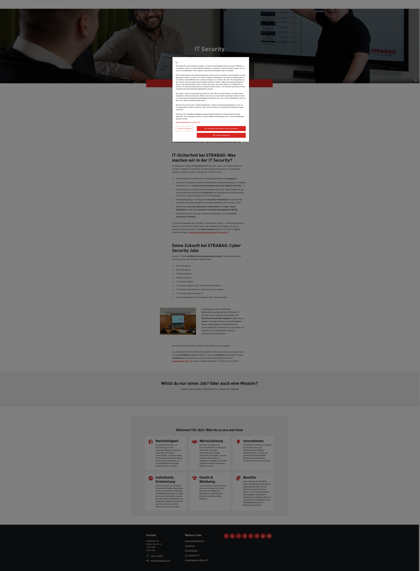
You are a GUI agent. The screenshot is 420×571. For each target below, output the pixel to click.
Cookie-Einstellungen (184, 128)
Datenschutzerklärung (183, 122)
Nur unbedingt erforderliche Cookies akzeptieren (221, 128)
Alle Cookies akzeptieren (221, 135)
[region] (210, 99)
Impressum (196, 122)
